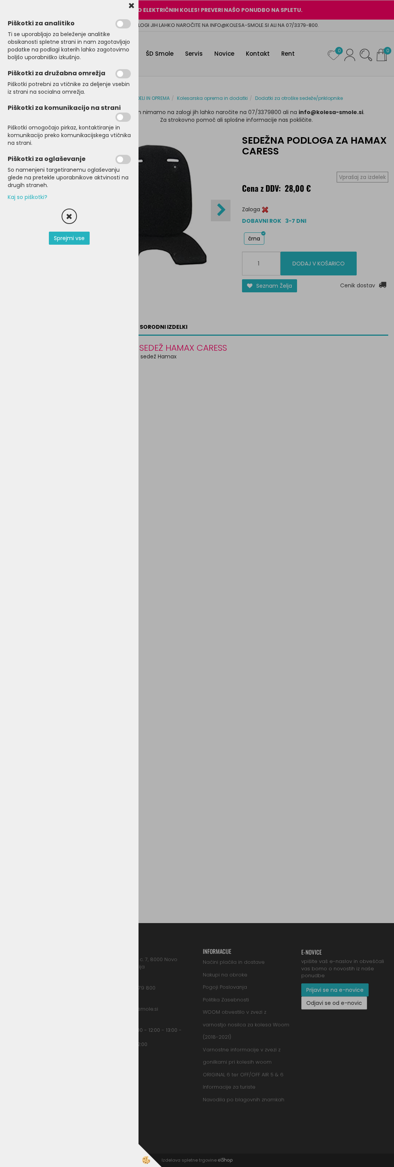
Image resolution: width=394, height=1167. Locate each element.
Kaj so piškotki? (27, 197)
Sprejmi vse (69, 238)
